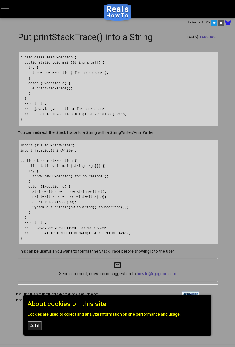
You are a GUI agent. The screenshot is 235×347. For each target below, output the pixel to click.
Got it (35, 325)
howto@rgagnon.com (156, 273)
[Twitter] (214, 23)
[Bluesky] (228, 22)
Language (209, 36)
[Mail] (221, 23)
